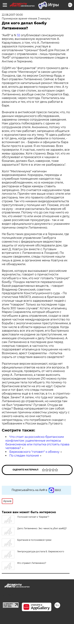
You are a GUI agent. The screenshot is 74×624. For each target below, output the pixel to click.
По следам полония (24, 455)
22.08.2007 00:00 (12, 14)
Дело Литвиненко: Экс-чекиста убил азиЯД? (42, 528)
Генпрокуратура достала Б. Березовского (40, 551)
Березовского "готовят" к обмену (34, 451)
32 (18, 35)
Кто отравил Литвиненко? (31, 563)
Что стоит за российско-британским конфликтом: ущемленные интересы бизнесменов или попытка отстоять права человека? (37, 442)
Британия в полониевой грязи (34, 540)
